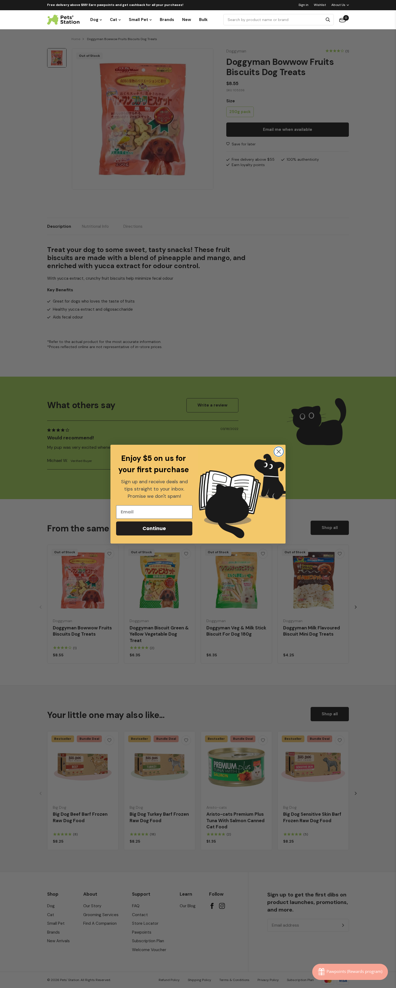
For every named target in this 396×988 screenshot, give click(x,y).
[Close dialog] (278, 451)
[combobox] (274, 19)
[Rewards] (350, 972)
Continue (154, 528)
